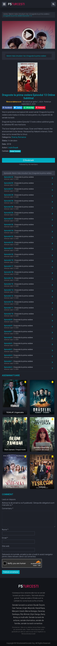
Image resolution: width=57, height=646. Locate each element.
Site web (5, 546)
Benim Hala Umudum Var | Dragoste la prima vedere (26, 56)
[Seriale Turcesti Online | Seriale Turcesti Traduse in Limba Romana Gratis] (16, 6)
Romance (22, 137)
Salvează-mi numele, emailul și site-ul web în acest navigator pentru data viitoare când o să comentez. (27, 555)
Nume (5, 529)
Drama (14, 137)
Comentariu (7, 508)
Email (5, 538)
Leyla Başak (13, 147)
